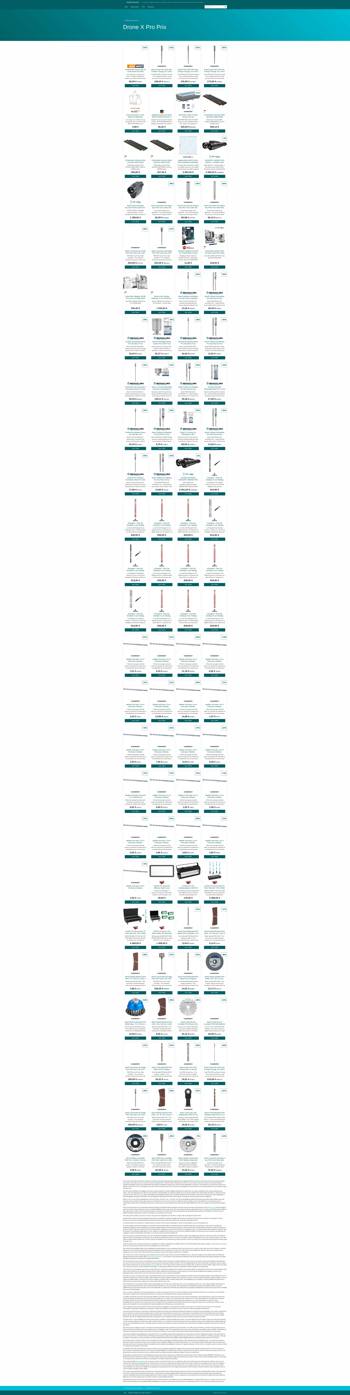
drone (136, 1193)
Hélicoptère (151, 7)
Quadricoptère (135, 7)
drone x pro (211, 1203)
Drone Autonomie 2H (153, 1382)
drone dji (149, 1261)
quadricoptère (141, 1356)
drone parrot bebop (154, 1253)
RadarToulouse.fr (133, 2)
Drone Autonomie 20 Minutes (134, 1382)
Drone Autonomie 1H (132, 20)
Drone (126, 7)
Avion (143, 7)
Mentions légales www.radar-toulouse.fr (139, 1387)
